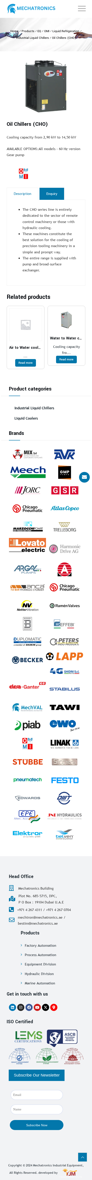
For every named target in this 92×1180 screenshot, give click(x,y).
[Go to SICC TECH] (64, 761)
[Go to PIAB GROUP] (27, 725)
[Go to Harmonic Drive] (64, 547)
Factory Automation (40, 945)
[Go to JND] (64, 816)
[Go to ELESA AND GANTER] (27, 685)
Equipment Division (40, 964)
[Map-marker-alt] (53, 1007)
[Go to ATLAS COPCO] (64, 508)
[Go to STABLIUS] (64, 689)
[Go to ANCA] (27, 587)
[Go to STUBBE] (27, 761)
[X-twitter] (45, 1007)
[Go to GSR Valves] (64, 490)
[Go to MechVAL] (27, 707)
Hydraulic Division (39, 973)
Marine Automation (40, 983)
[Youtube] (37, 1007)
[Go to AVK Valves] (64, 454)
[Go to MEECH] (27, 472)
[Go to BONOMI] (27, 623)
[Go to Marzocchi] (27, 526)
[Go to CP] (27, 508)
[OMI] (35, 173)
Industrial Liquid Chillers (34, 407)
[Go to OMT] (64, 798)
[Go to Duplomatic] (27, 641)
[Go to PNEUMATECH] (27, 780)
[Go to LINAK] (64, 743)
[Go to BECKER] (27, 660)
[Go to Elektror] (27, 834)
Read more (26, 363)
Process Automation (40, 954)
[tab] (22, 194)
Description (22, 193)
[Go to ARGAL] (27, 569)
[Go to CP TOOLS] (64, 587)
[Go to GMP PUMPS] (64, 472)
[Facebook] (29, 1007)
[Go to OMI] (27, 743)
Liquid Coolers (26, 418)
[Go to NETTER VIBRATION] (27, 605)
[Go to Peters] (64, 641)
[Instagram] (20, 1007)
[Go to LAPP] (64, 656)
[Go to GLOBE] (64, 569)
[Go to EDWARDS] (27, 798)
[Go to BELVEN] (64, 834)
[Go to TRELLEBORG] (64, 526)
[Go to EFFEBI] (64, 623)
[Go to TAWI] (64, 707)
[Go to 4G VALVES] (64, 670)
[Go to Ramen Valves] (64, 605)
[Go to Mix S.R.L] (27, 454)
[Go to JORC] (27, 490)
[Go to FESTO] (64, 780)
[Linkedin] (12, 1007)
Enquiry (51, 193)
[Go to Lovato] (27, 544)
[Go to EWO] (64, 725)
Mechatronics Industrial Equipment (58, 1165)
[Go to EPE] (27, 816)
